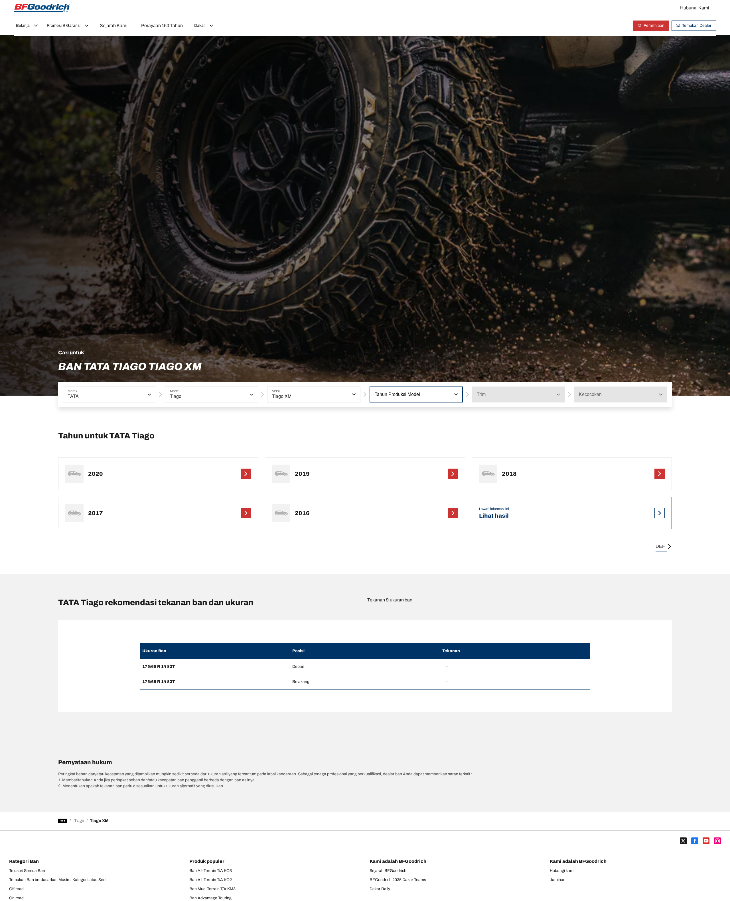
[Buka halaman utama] (42, 8)
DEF (660, 546)
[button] (149, 394)
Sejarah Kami (113, 25)
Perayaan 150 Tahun (162, 25)
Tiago (79, 821)
